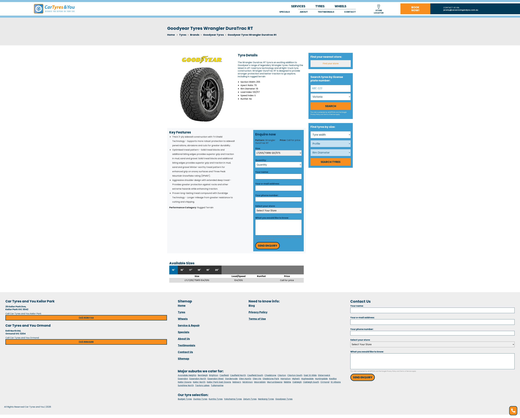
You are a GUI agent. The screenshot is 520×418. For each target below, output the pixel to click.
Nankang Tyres (266, 399)
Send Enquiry (267, 246)
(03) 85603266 (86, 341)
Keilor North (199, 382)
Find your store (331, 63)
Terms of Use (257, 319)
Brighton (213, 375)
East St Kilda (310, 375)
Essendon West (215, 378)
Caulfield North (238, 375)
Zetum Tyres (250, 399)
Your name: (261, 172)
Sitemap (183, 359)
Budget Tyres (185, 399)
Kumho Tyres (216, 399)
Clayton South (294, 375)
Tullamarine (217, 385)
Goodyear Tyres (283, 399)
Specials (284, 11)
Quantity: (260, 160)
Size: (257, 148)
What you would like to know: (272, 217)
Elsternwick (324, 375)
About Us (184, 339)
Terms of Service (264, 239)
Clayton (282, 375)
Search (330, 106)
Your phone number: (266, 195)
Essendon (183, 378)
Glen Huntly (245, 378)
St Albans (336, 382)
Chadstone (270, 375)
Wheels (340, 6)
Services (298, 6)
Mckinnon (247, 382)
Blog (252, 305)
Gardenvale (231, 378)
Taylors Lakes (202, 385)
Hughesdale (307, 378)
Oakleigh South (311, 382)
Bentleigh (203, 375)
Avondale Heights (187, 375)
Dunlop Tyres (200, 399)
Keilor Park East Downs (219, 382)
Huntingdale (321, 378)
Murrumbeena (274, 382)
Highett (296, 378)
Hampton (285, 378)
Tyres (320, 6)
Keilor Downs (184, 382)
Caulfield (224, 375)
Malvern (236, 382)
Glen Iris (257, 378)
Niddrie (287, 382)
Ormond (324, 382)
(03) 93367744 (86, 317)
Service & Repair (189, 325)
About (304, 11)
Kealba (333, 378)
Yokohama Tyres (233, 399)
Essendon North (197, 378)
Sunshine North (186, 385)
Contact (350, 11)
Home (171, 34)
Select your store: (265, 206)
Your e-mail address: (267, 183)
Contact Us (185, 352)
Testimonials (326, 11)
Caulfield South (255, 375)
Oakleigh (297, 382)
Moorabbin (260, 382)
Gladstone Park (271, 378)
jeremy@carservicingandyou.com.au (460, 10)
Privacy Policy (296, 237)
